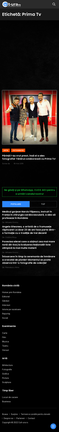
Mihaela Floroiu (11, 222)
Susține (14, 414)
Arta (6, 150)
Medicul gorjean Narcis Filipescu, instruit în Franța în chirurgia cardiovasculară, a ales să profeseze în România (29, 215)
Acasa (5, 414)
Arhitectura (7, 365)
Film (4, 337)
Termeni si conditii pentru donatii (35, 414)
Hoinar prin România (11, 292)
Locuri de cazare (10, 397)
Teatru (5, 346)
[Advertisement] (29, 51)
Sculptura (6, 382)
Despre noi (8, 418)
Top (43, 204)
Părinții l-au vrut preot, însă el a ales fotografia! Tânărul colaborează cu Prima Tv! (29, 157)
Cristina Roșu (11, 237)
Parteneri (20, 418)
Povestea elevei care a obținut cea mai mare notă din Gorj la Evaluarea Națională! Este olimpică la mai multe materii (28, 245)
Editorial (6, 296)
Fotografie (18, 150)
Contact (31, 418)
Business (6, 401)
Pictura (5, 378)
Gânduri (5, 301)
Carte (4, 333)
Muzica (5, 341)
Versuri (5, 350)
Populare (16, 204)
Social (5, 318)
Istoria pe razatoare (11, 309)
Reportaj (6, 313)
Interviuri (6, 305)
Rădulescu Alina (12, 267)
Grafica (5, 373)
